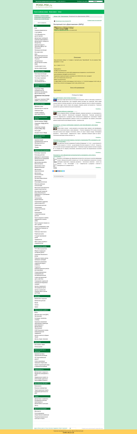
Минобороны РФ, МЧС (41, 383)
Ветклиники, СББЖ (40, 344)
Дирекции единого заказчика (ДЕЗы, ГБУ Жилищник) (41, 46)
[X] (56, 171)
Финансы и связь (39, 71)
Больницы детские (40, 155)
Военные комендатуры (41, 388)
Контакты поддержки (53, 428)
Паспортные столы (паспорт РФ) (63, 21)
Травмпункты (38, 239)
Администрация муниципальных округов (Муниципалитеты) (41, 141)
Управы (37, 147)
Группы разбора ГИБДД (41, 121)
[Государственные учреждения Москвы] (44, 8)
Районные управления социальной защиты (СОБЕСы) (41, 263)
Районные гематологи (40, 231)
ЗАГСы (36, 405)
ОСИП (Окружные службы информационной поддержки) (41, 331)
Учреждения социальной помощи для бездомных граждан (41, 282)
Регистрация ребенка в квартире (63, 111)
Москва (55, 16)
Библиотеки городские (41, 298)
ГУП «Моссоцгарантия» (41, 248)
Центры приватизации (41, 68)
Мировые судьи (39, 106)
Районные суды (39, 110)
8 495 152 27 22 (68, 432)
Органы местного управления (40, 136)
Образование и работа (41, 310)
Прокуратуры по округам (41, 108)
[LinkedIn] (58, 171)
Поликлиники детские (40, 205)
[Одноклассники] (54, 171)
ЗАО (59, 16)
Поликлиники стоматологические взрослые (40, 209)
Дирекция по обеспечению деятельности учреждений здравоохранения (42, 158)
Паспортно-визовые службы (40, 85)
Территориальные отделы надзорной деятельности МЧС (41, 391)
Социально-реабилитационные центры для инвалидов (42, 268)
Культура (37, 296)
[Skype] (62, 171)
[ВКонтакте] (53, 171)
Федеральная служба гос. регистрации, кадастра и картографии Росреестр (41, 379)
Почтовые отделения (40, 78)
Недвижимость (39, 369)
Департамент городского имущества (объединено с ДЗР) (42, 373)
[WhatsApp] (61, 171)
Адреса (35, 428)
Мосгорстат (38, 411)
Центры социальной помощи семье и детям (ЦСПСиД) (41, 291)
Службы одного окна (40, 66)
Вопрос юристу (53, 11)
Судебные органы (40, 104)
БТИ (36, 28)
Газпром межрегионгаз (41, 30)
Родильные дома (39, 234)
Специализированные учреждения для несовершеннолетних (40, 273)
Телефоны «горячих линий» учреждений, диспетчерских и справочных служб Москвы (42, 17)
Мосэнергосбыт (39, 52)
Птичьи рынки (38, 346)
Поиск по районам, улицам (41, 11)
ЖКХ (36, 25)
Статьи (59, 11)
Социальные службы (41, 246)
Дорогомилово (64, 16)
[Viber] (59, 171)
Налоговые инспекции (40, 74)
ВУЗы (36, 312)
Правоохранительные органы (41, 118)
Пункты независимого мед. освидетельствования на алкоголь (42, 228)
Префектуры (38, 145)
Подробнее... (98, 108)
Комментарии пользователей (95, 20)
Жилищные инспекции (41, 50)
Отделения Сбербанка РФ (41, 76)
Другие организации (40, 408)
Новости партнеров (63, 428)
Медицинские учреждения (42, 150)
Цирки (36, 307)
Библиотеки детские (40, 300)
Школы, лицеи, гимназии (41, 339)
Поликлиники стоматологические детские (40, 214)
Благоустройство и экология (40, 350)
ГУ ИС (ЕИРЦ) (38, 32)
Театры (37, 304)
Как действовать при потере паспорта (64, 98)
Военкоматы (38, 386)
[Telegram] (64, 171)
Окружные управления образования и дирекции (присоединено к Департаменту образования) (41, 325)
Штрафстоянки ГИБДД (41, 132)
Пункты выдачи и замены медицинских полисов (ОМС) (41, 219)
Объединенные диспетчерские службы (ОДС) (41, 62)
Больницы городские (40, 153)
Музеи (36, 302)
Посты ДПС (38, 130)
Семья (36, 396)
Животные (38, 342)
